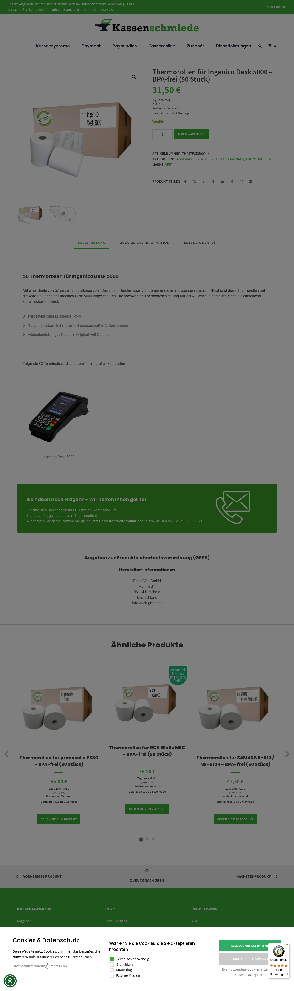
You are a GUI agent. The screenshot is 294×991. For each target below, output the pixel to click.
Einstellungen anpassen (250, 959)
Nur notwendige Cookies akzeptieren (250, 969)
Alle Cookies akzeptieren (250, 945)
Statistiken (124, 964)
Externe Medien (128, 975)
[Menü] (286, 945)
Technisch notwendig (132, 959)
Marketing (124, 970)
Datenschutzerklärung (30, 966)
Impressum (58, 966)
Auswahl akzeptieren (250, 974)
